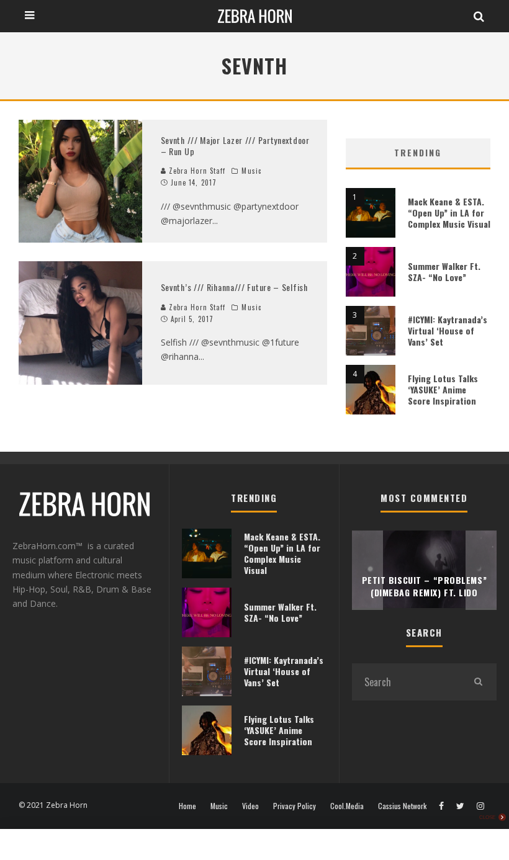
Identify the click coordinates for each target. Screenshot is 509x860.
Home (187, 806)
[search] (478, 682)
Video (250, 806)
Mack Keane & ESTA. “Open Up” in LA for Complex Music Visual (449, 212)
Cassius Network (402, 806)
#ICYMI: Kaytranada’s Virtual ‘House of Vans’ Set (447, 330)
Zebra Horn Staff (196, 171)
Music (251, 170)
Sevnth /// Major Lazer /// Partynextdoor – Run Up (235, 145)
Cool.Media (347, 806)
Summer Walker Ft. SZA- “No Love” (444, 271)
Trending (417, 152)
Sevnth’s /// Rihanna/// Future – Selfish (234, 286)
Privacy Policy (294, 806)
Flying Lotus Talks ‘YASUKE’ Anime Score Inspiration (443, 389)
